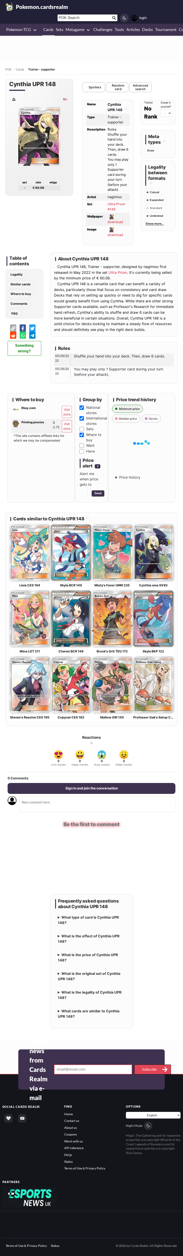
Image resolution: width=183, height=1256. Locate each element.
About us (70, 1127)
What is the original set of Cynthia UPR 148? (89, 976)
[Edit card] (125, 110)
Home (68, 1113)
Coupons (70, 1134)
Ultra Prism (117, 272)
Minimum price (129, 409)
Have (90, 451)
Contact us (71, 1120)
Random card (118, 87)
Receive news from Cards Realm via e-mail (40, 1069)
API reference (73, 1147)
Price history (129, 477)
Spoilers (95, 87)
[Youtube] (22, 1118)
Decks (153, 418)
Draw (150, 150)
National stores (93, 410)
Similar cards (20, 284)
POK (8, 69)
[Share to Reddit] (13, 335)
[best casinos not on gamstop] (29, 1196)
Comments (18, 303)
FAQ (14, 313)
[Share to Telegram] (32, 335)
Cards (20, 69)
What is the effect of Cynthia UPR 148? (89, 938)
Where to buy (20, 294)
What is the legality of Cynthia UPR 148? (90, 994)
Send (98, 493)
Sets (90, 429)
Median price (128, 418)
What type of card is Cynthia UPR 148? (88, 919)
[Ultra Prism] (13, 99)
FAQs (68, 1154)
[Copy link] (13, 328)
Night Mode (134, 1125)
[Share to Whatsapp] (23, 335)
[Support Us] (8, 1118)
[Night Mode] (124, 18)
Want (90, 445)
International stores (96, 421)
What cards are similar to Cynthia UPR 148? (89, 1013)
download (115, 222)
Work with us (73, 1141)
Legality (16, 274)
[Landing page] (9, 6)
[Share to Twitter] (32, 328)
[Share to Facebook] (23, 328)
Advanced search (140, 87)
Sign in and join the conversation (91, 788)
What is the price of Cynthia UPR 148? (88, 957)
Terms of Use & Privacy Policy (84, 1168)
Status (68, 1161)
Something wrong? (24, 348)
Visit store (67, 412)
